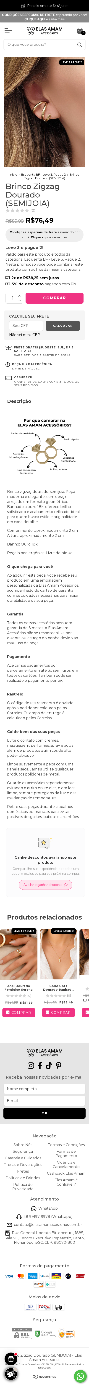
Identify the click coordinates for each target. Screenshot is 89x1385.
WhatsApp (48, 1208)
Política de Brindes (23, 1178)
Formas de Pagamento (66, 1153)
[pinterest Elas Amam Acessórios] (58, 1065)
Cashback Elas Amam (66, 1173)
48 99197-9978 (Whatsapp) (48, 1216)
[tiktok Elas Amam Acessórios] (49, 1065)
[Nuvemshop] (44, 1377)
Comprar (60, 1013)
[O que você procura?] (80, 45)
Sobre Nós (22, 1145)
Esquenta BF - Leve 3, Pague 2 (43, 174)
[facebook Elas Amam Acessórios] (40, 1065)
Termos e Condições (66, 1145)
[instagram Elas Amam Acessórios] (31, 1065)
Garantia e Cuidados (23, 1158)
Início (13, 174)
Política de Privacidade (23, 1186)
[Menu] (9, 30)
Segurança (23, 1151)
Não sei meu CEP (24, 335)
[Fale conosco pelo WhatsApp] (80, 1376)
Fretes (23, 1171)
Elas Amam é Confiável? (66, 1182)
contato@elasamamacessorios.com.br (48, 1225)
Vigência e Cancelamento (66, 1164)
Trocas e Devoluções (23, 1165)
